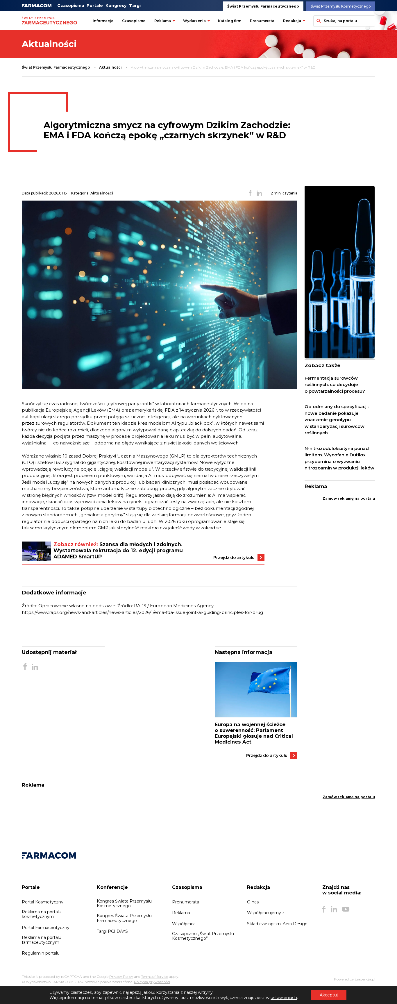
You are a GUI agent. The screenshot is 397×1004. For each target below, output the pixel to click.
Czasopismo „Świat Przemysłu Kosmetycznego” (203, 936)
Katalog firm (229, 21)
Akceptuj (329, 995)
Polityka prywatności (152, 982)
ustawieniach (284, 997)
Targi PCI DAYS (112, 931)
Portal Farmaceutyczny (45, 927)
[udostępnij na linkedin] (259, 193)
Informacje (103, 21)
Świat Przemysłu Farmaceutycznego (263, 6)
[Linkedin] (334, 909)
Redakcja (292, 21)
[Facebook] (324, 909)
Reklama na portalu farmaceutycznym (41, 939)
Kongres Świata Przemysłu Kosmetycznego (124, 903)
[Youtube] (345, 909)
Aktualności (110, 67)
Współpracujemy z (266, 912)
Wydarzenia (194, 21)
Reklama (162, 21)
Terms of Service (154, 976)
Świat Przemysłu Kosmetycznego (341, 6)
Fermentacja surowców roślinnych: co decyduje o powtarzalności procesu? (335, 384)
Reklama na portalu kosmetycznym (41, 914)
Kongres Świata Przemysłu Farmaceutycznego (124, 918)
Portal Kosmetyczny (42, 902)
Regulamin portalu (41, 953)
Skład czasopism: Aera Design (277, 923)
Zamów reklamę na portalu (349, 498)
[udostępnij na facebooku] (250, 193)
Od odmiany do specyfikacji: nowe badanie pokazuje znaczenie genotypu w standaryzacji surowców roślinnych (337, 419)
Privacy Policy (121, 976)
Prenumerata (262, 21)
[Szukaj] (317, 20)
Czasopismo (134, 21)
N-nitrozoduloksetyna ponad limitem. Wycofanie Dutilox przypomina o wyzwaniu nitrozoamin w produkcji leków (339, 458)
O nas (253, 902)
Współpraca (184, 923)
